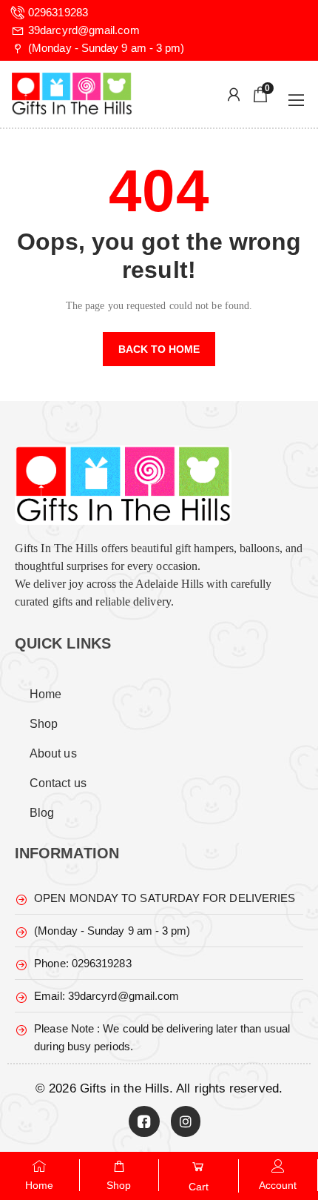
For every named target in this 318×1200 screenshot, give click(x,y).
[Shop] (119, 1166)
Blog (42, 812)
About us (53, 753)
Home (45, 694)
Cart (199, 1187)
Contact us (58, 783)
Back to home (159, 349)
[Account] (278, 1166)
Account (278, 1185)
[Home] (39, 1166)
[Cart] (198, 1166)
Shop (44, 723)
